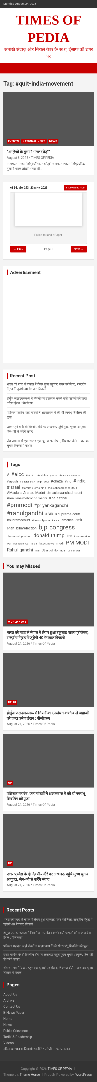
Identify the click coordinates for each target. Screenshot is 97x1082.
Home (7, 1019)
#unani (56, 520)
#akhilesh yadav (47, 475)
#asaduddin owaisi (70, 475)
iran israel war (21, 543)
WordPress (83, 1075)
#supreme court (67, 514)
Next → (79, 249)
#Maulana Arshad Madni (26, 493)
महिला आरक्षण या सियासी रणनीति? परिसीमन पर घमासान (36, 1049)
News (53, 141)
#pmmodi (19, 505)
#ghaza (57, 481)
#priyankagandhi (51, 505)
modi (60, 543)
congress (62, 527)
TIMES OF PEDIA (42, 157)
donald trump (49, 535)
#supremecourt (18, 520)
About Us (10, 994)
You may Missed (23, 566)
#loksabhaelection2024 (62, 487)
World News (17, 621)
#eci (46, 481)
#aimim (30, 475)
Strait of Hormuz (53, 550)
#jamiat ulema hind (34, 487)
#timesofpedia (41, 520)
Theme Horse (30, 1075)
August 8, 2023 (17, 157)
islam (34, 543)
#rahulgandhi (25, 513)
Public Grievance (15, 1031)
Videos (8, 1043)
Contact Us (11, 1007)
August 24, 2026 (18, 643)
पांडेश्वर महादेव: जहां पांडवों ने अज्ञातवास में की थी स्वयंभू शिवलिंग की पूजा (45, 946)
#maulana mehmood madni (27, 498)
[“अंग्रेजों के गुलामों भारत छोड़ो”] (14, 103)
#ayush (12, 481)
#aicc (17, 474)
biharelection (26, 528)
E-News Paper (13, 1013)
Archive (8, 1000)
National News (34, 141)
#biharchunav (27, 481)
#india (79, 481)
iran (69, 536)
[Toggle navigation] (9, 68)
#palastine (58, 498)
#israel (13, 487)
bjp (43, 527)
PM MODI (77, 542)
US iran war (73, 550)
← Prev (18, 249)
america (68, 520)
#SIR (49, 514)
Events (13, 141)
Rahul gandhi (20, 550)
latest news (46, 543)
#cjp (39, 481)
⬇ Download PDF (75, 187)
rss (37, 550)
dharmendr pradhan (19, 536)
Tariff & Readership (17, 1037)
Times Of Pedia (44, 643)
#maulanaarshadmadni (64, 493)
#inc (68, 481)
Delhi (12, 702)
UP (10, 782)
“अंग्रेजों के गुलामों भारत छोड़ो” (28, 151)
